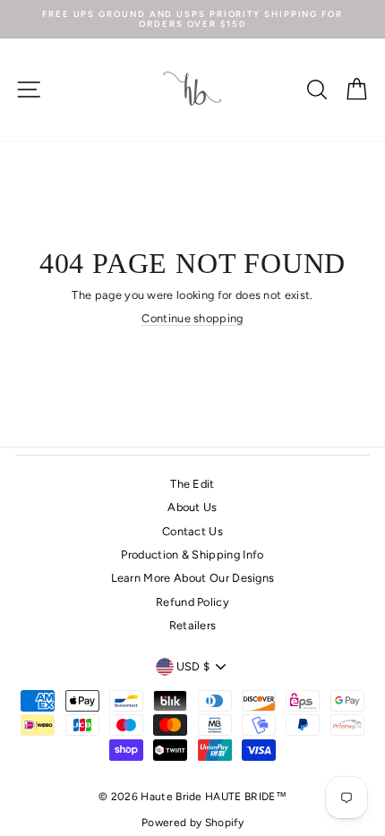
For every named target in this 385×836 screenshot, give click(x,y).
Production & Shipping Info (192, 554)
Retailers (193, 625)
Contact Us (192, 531)
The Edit (192, 484)
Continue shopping (192, 318)
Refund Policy (192, 602)
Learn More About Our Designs (193, 577)
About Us (192, 507)
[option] (192, 19)
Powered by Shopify (192, 822)
